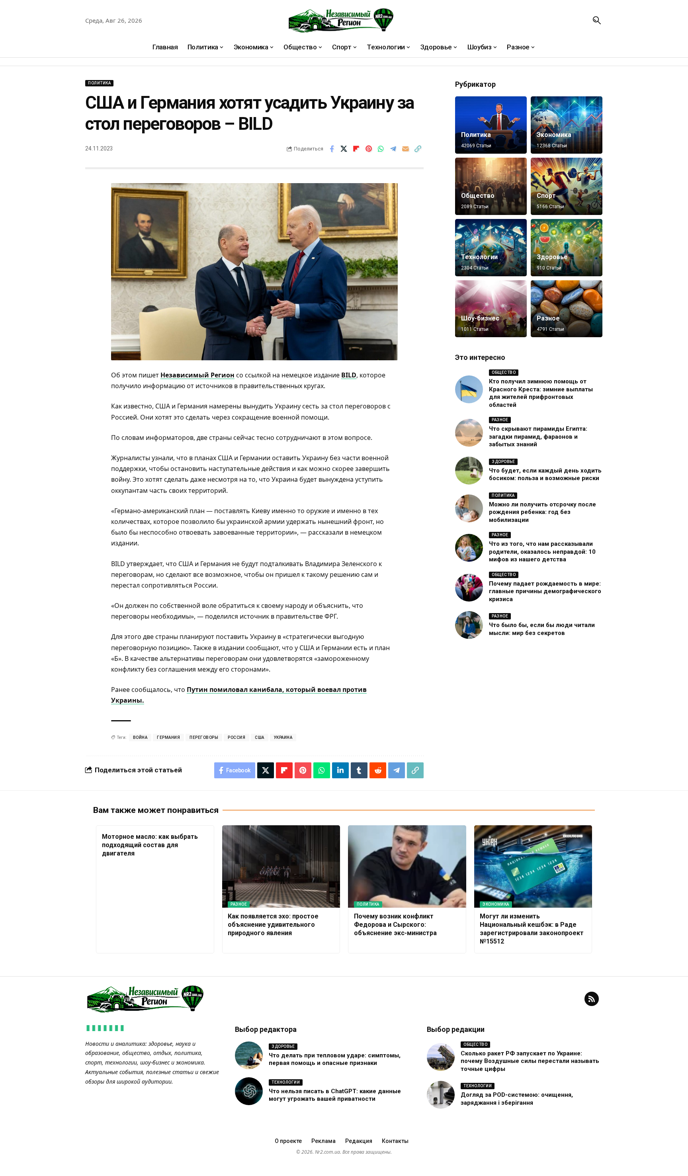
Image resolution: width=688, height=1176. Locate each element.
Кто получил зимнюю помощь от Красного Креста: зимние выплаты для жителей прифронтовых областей (541, 393)
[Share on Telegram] (393, 149)
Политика (99, 83)
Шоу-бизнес (480, 318)
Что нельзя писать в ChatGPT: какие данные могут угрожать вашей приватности (335, 1095)
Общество (477, 195)
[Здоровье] (566, 247)
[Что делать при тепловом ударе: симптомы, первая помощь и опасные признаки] (249, 1055)
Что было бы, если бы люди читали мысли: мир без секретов (542, 629)
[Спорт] (566, 186)
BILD (348, 375)
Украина (283, 737)
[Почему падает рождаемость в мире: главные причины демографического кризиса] (469, 588)
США (259, 737)
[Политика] (491, 125)
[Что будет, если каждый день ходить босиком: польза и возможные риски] (469, 470)
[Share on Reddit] (377, 770)
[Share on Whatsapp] (381, 149)
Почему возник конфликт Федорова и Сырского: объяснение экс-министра (395, 924)
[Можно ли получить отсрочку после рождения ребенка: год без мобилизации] (469, 508)
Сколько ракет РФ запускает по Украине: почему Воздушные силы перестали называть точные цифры (530, 1061)
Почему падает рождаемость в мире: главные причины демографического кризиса (545, 591)
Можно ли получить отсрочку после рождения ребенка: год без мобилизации (542, 512)
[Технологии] (491, 247)
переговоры (204, 737)
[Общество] (491, 186)
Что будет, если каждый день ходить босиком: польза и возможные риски (545, 474)
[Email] (405, 149)
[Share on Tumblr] (359, 770)
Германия (168, 737)
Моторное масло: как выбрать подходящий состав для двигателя (150, 845)
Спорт (546, 195)
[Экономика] (566, 125)
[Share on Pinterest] (368, 149)
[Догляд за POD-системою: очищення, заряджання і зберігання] (441, 1095)
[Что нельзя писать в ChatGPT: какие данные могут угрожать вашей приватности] (249, 1091)
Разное (548, 318)
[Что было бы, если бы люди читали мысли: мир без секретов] (469, 625)
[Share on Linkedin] (340, 770)
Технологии (479, 257)
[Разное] (566, 309)
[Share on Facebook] (331, 149)
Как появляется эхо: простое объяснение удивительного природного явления (273, 924)
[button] (597, 20)
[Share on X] (344, 149)
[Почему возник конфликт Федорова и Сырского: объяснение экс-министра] (407, 866)
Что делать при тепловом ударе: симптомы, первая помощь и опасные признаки (335, 1059)
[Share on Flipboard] (356, 149)
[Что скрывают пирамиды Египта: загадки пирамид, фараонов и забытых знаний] (469, 433)
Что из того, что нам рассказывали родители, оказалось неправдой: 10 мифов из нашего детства (542, 551)
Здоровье (552, 257)
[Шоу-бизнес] (491, 309)
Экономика (554, 135)
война (140, 737)
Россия (236, 737)
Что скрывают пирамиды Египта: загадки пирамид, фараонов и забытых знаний (538, 436)
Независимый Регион (197, 375)
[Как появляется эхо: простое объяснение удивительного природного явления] (281, 866)
